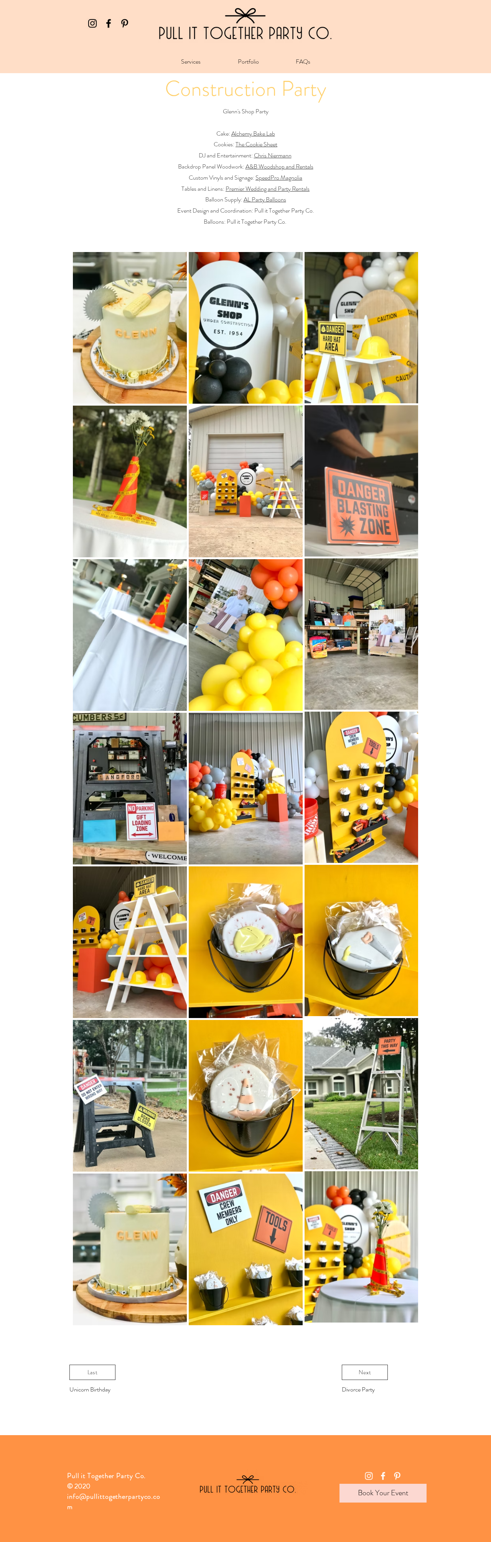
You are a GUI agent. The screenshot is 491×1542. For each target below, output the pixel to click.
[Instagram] (92, 23)
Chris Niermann (273, 155)
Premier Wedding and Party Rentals (268, 188)
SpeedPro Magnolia (278, 177)
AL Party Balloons (265, 199)
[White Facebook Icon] (383, 1476)
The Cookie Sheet (256, 144)
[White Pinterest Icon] (397, 1476)
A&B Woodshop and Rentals (279, 166)
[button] (190, 61)
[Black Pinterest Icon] (124, 23)
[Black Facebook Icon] (108, 23)
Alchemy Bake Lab (253, 133)
